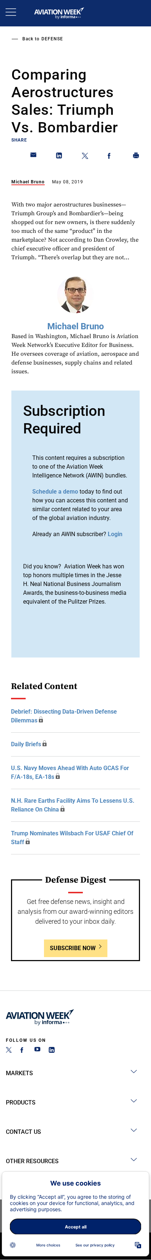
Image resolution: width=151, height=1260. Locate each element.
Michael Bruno (28, 181)
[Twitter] (9, 1050)
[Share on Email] (33, 157)
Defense (52, 38)
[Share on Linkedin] (59, 157)
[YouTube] (37, 1050)
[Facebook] (23, 1050)
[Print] (136, 157)
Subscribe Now (73, 948)
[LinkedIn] (52, 1050)
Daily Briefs (26, 744)
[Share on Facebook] (110, 157)
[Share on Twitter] (85, 157)
